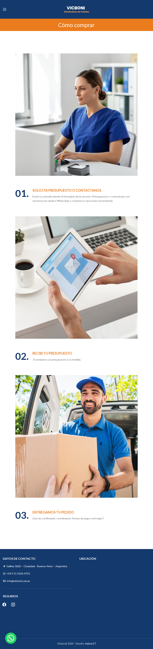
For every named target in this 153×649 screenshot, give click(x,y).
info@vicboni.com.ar (18, 580)
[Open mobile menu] (4, 9)
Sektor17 (90, 643)
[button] (10, 638)
